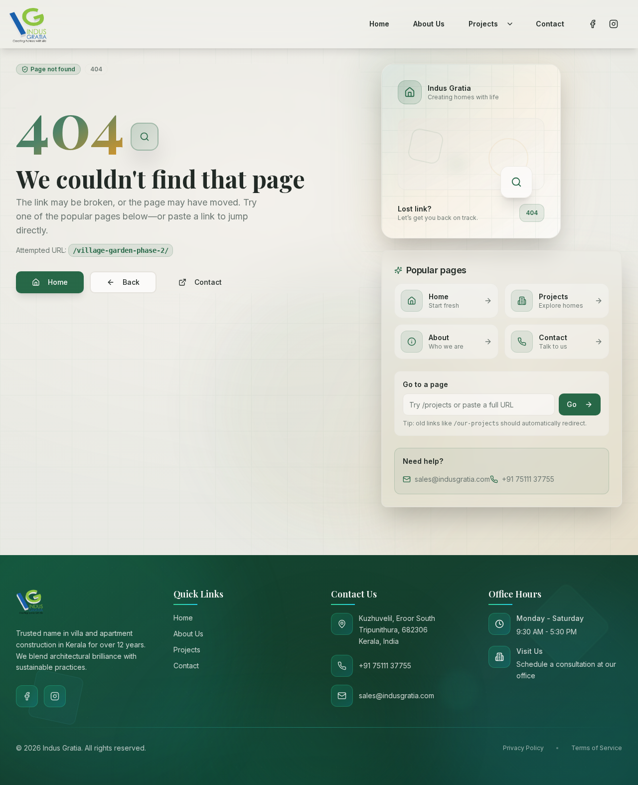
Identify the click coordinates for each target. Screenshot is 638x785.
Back (131, 282)
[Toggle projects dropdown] (510, 24)
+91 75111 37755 (528, 479)
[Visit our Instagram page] (613, 23)
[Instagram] (55, 696)
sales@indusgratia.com (452, 479)
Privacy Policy (523, 748)
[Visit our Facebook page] (592, 23)
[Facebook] (27, 696)
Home (58, 282)
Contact (208, 282)
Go (572, 404)
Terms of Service (596, 748)
